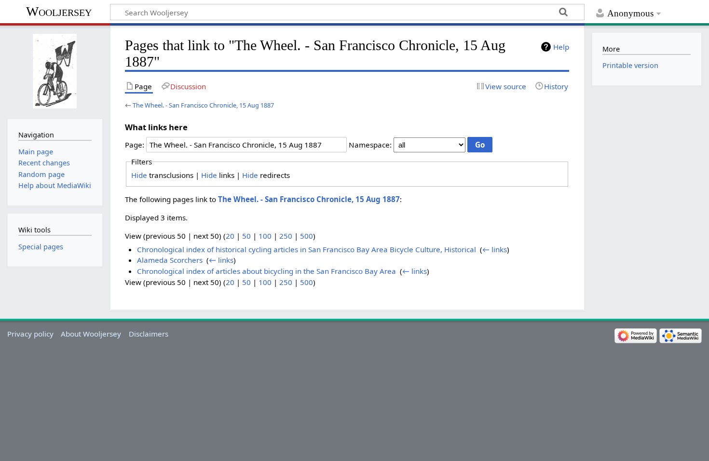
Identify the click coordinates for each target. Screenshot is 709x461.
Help (561, 47)
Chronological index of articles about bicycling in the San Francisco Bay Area (266, 271)
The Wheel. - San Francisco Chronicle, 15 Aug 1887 (203, 105)
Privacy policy (30, 334)
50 (246, 236)
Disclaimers (148, 334)
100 (265, 236)
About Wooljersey (91, 334)
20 (230, 236)
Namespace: (370, 144)
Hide (139, 175)
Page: (134, 144)
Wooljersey (59, 11)
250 (285, 236)
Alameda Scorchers (170, 260)
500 (306, 236)
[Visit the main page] (54, 71)
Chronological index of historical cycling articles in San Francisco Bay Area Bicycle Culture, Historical (306, 249)
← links (494, 249)
